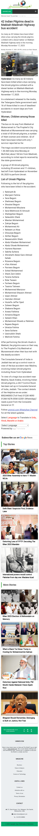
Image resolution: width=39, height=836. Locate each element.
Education (19, 771)
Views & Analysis (19, 768)
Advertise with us (19, 790)
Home (20, 16)
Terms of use (19, 793)
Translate (20, 428)
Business (19, 765)
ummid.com (7, 11)
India (24, 16)
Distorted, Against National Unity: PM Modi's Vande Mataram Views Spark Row (18, 685)
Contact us (20, 787)
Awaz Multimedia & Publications (25, 824)
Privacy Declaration (19, 796)
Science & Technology (19, 774)
